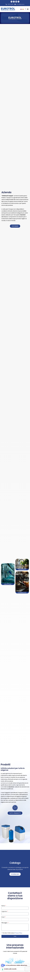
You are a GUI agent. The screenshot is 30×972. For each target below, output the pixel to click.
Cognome (4, 911)
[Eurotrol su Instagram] (18, 1)
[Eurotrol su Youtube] (16, 1)
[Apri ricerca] (25, 9)
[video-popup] (15, 807)
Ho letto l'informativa (12, 933)
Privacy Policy (18, 933)
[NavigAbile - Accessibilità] (2, 965)
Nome (3, 905)
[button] (28, 9)
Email (3, 917)
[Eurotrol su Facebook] (14, 1)
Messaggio (4, 922)
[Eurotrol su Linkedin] (11, 1)
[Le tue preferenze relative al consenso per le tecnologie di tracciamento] (2, 969)
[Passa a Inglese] (21, 9)
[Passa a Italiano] (23, 9)
